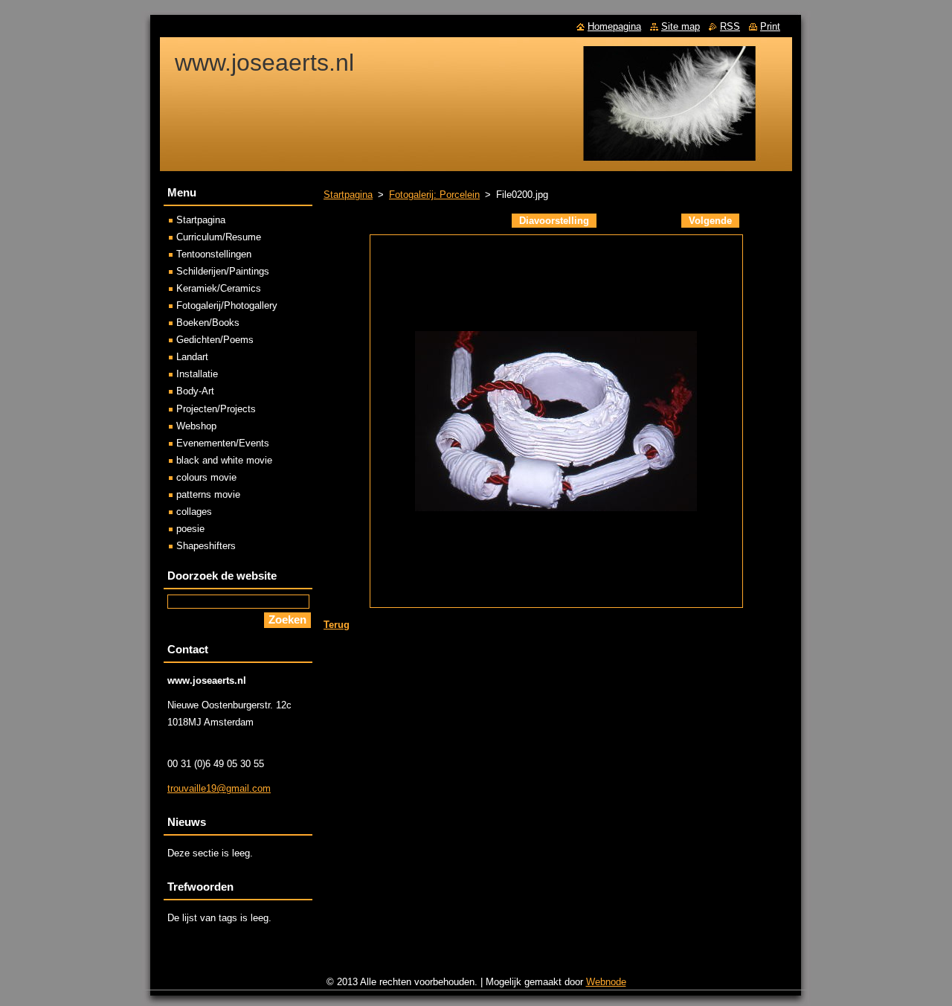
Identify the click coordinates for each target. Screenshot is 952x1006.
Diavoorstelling (554, 220)
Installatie (197, 373)
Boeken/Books (207, 322)
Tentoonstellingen (213, 254)
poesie (190, 528)
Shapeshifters (206, 545)
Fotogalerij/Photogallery (226, 305)
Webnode (606, 981)
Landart (192, 356)
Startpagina (348, 194)
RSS (730, 26)
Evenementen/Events (222, 443)
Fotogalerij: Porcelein (434, 194)
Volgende (710, 220)
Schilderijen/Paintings (222, 271)
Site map (680, 26)
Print (770, 26)
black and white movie (224, 460)
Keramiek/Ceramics (218, 288)
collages (194, 511)
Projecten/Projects (216, 408)
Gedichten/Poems (215, 339)
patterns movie (208, 494)
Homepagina (614, 26)
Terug (337, 624)
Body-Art (195, 391)
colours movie (206, 477)
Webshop (196, 426)
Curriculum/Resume (218, 237)
